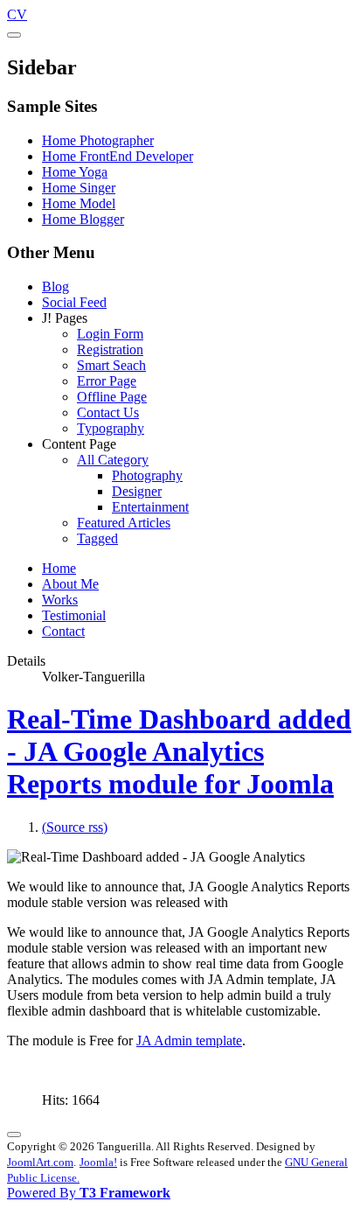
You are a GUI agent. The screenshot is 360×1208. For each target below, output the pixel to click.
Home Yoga (74, 171)
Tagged (97, 538)
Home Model (78, 203)
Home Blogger (83, 219)
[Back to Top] (14, 1134)
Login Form (110, 333)
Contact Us (108, 412)
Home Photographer (98, 140)
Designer (137, 491)
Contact (63, 631)
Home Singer (78, 187)
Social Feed (74, 302)
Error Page (106, 381)
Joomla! (98, 1162)
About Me (70, 583)
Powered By (88, 1192)
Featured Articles (123, 522)
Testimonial (74, 615)
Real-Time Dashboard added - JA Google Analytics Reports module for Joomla (179, 751)
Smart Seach (111, 365)
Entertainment (150, 506)
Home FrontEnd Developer (117, 156)
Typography (110, 428)
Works (60, 599)
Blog (55, 286)
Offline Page (112, 396)
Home (59, 568)
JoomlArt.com (40, 1162)
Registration (110, 349)
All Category (113, 459)
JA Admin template (189, 1040)
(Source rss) (74, 827)
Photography (147, 475)
